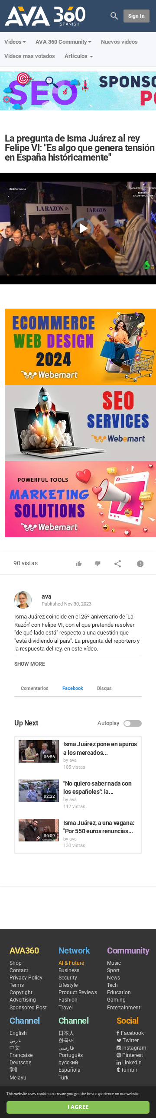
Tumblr (129, 1070)
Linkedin (132, 1063)
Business (68, 970)
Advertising (23, 1000)
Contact (19, 970)
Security (67, 978)
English (18, 1033)
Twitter (131, 1040)
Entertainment (123, 1008)
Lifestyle (68, 985)
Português (70, 1055)
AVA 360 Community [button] (61, 42)
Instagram (134, 1048)
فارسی (66, 1048)
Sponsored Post (28, 1008)
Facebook (72, 688)
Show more (29, 664)
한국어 (66, 1040)
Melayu (18, 1078)
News (113, 978)
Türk (63, 1078)
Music (114, 963)
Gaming (116, 1000)
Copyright (21, 992)
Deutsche (20, 1063)
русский (68, 1063)
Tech (112, 985)
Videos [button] (13, 42)
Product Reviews (77, 992)
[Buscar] (114, 15)
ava (47, 596)
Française (21, 1055)
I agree (78, 1107)
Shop (16, 963)
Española (69, 1070)
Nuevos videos (119, 42)
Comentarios (35, 688)
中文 (15, 1048)
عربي (15, 1040)
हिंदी (13, 1070)
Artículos (77, 56)
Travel (65, 1008)
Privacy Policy (26, 978)
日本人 (66, 1033)
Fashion (68, 1000)
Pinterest (132, 1055)
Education (119, 992)
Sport (113, 970)
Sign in (136, 16)
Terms (17, 985)
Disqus (104, 688)
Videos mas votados (29, 56)
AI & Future (71, 963)
